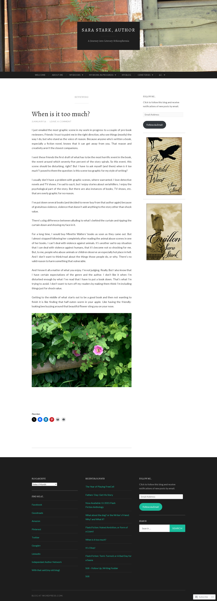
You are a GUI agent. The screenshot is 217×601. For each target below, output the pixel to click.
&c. (161, 75)
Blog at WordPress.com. (47, 595)
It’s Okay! (90, 547)
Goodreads (37, 512)
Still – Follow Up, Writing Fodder (101, 568)
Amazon (36, 521)
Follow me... (149, 96)
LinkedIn (36, 553)
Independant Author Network (47, 561)
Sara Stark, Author (108, 30)
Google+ (36, 545)
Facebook (37, 504)
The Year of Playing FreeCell (99, 486)
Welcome (40, 75)
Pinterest (36, 529)
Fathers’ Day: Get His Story (99, 494)
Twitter (35, 537)
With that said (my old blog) (46, 570)
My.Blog (126, 75)
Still (87, 576)
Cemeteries (144, 75)
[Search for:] (162, 528)
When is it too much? (61, 114)
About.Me (57, 75)
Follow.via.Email (154, 124)
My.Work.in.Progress (101, 75)
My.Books (75, 75)
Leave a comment (60, 121)
